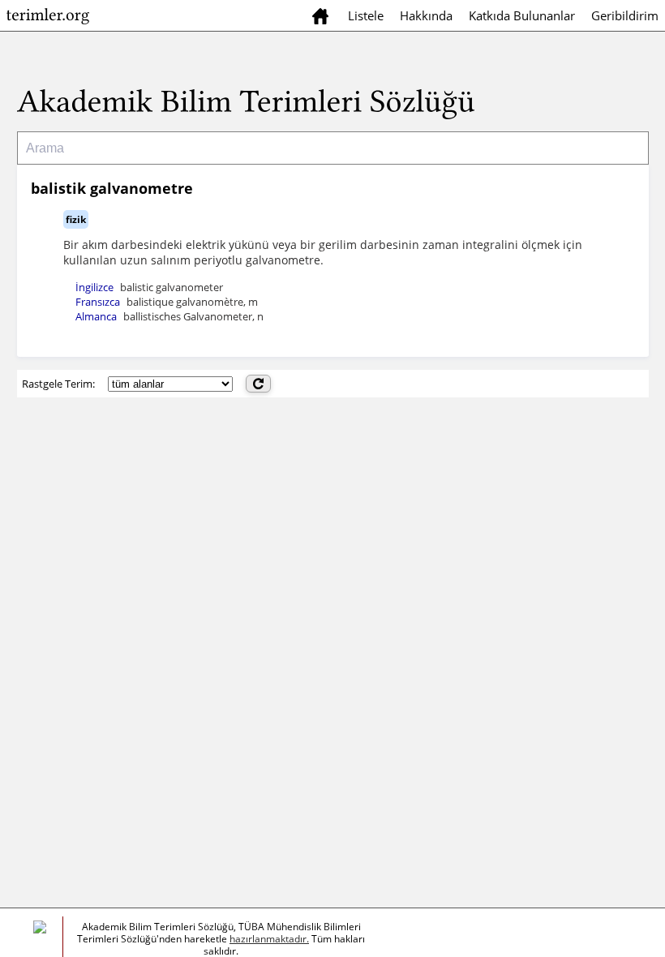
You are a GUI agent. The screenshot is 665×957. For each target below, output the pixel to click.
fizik (76, 219)
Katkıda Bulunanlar (522, 15)
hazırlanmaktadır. (269, 939)
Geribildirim (625, 15)
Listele (366, 15)
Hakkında (426, 15)
